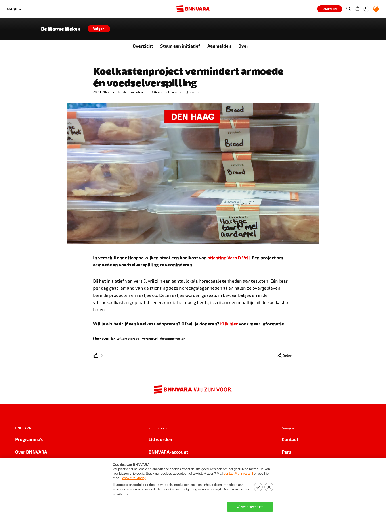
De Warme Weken (60, 28)
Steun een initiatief (180, 45)
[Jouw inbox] (357, 9)
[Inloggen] (366, 9)
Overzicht (143, 45)
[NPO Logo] (376, 9)
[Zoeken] (348, 9)
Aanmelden (219, 45)
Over (243, 45)
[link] (125, 338)
